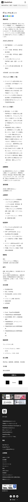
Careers (14, 382)
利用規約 (4, 472)
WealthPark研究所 (7, 432)
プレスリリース (6, 464)
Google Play (5, 447)
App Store (5, 444)
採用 (3, 468)
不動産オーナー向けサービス (9, 423)
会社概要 (4, 459)
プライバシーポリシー (7, 475)
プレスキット (5, 466)
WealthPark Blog (6, 434)
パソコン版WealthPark (8, 449)
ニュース (4, 461)
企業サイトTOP (5, 457)
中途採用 (15, 5)
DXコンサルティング (7, 430)
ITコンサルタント (23, 5)
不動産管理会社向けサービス (9, 421)
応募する (14, 375)
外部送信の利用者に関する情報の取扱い (11, 477)
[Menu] (25, 2)
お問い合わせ (5, 470)
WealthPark (5, 5)
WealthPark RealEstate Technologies (11, 425)
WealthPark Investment (8, 428)
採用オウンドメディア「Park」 (9, 436)
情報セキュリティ (6, 479)
